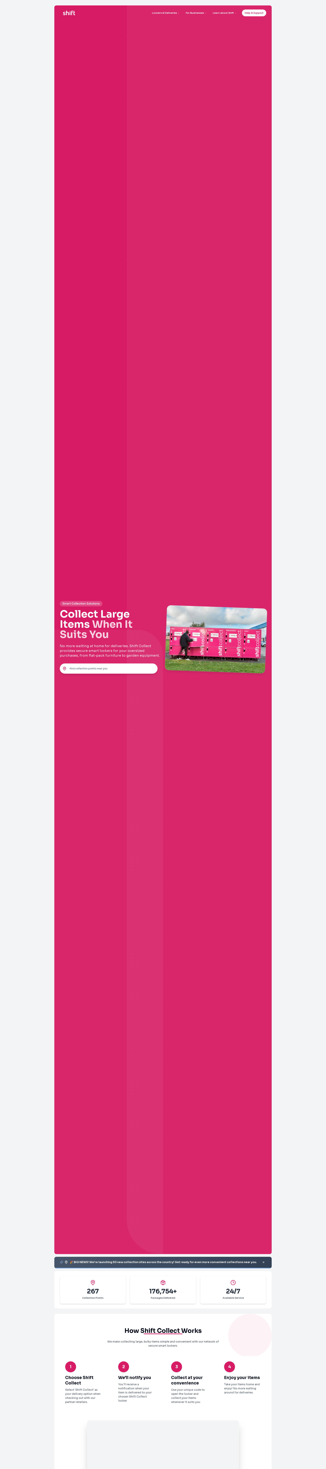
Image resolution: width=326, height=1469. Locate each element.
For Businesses (195, 12)
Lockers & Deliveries (164, 12)
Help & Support (254, 12)
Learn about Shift (223, 12)
